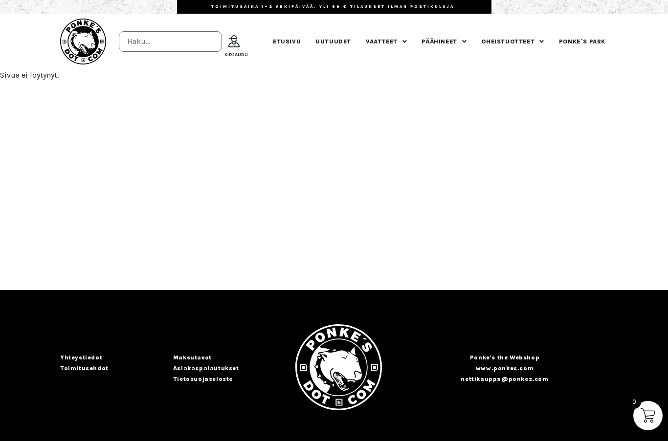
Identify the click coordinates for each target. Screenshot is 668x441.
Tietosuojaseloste (203, 379)
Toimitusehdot (84, 368)
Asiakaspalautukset (206, 368)
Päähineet (439, 41)
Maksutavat (192, 357)
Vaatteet (382, 41)
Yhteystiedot (81, 357)
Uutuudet (333, 41)
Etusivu (287, 41)
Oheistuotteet (507, 41)
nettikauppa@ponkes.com (504, 379)
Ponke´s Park (582, 41)
